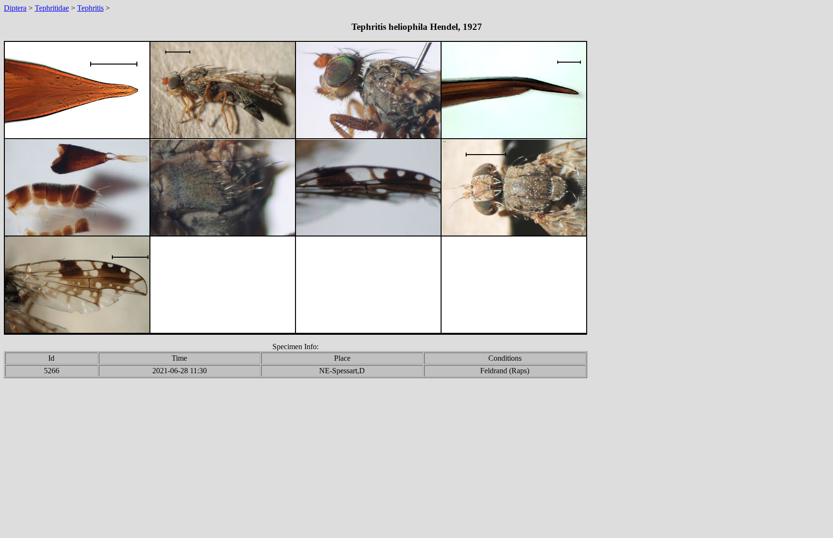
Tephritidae (52, 8)
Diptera (15, 8)
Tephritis (90, 8)
